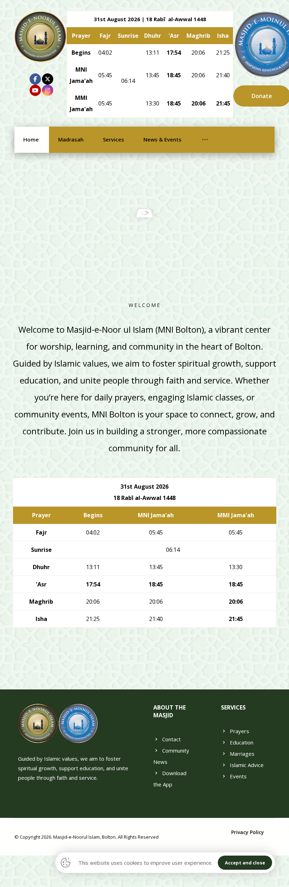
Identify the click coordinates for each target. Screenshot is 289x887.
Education (241, 742)
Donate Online (144, 259)
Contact (171, 739)
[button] (35, 79)
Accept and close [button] (245, 862)
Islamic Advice (247, 764)
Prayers (239, 731)
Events (238, 776)
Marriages (242, 753)
